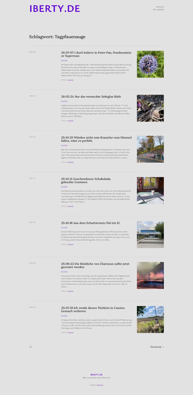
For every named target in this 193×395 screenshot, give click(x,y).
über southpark (158, 9)
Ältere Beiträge (157, 346)
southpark (70, 80)
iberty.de (54, 8)
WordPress (100, 385)
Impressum (160, 6)
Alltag (64, 60)
